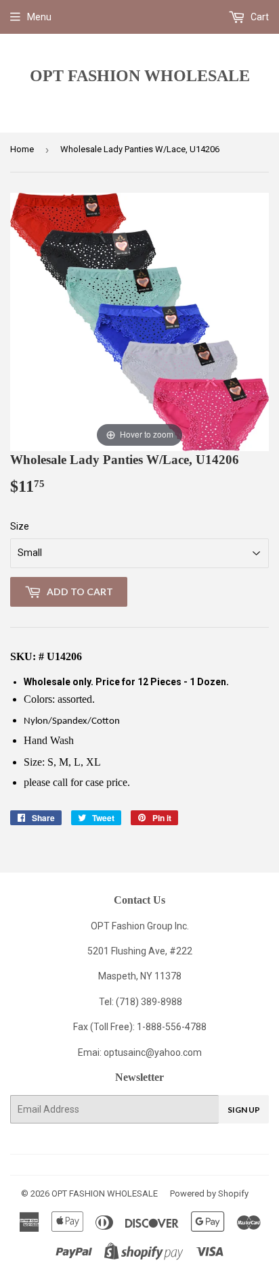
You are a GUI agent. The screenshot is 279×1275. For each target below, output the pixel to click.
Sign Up (244, 1110)
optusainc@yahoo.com (153, 1052)
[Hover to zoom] (139, 321)
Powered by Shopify (209, 1193)
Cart (259, 16)
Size (19, 526)
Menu (39, 16)
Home (22, 149)
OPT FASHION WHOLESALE (140, 75)
